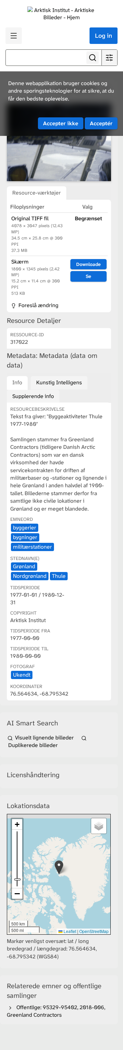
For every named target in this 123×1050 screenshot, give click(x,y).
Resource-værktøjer (36, 192)
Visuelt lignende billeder (44, 737)
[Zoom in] (17, 824)
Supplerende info (33, 396)
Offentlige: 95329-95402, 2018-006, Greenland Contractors (56, 1011)
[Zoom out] (17, 893)
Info (17, 382)
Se (88, 276)
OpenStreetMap (94, 931)
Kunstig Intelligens (59, 382)
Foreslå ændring (37, 305)
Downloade (88, 264)
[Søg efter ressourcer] (92, 57)
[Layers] (98, 825)
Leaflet (69, 931)
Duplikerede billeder (32, 745)
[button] (59, 867)
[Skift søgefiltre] (109, 58)
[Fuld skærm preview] (59, 142)
